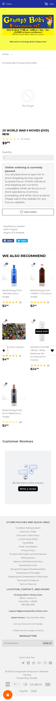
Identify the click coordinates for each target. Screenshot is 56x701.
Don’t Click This (27, 657)
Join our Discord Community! (28, 624)
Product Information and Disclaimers (28, 554)
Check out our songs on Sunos (28, 630)
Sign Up (47, 643)
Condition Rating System (28, 528)
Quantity (7, 152)
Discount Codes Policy (28, 535)
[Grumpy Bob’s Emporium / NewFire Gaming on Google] (39, 663)
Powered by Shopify (27, 678)
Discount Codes (28, 531)
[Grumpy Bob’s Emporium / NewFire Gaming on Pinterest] (33, 663)
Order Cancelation (28, 546)
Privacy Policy (28, 550)
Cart (51, 4)
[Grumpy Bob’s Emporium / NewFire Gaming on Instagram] (45, 663)
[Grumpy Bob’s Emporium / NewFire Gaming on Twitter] (23, 663)
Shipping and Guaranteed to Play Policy (28, 576)
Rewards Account (28, 565)
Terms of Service (28, 584)
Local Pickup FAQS (28, 539)
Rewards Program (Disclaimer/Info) (28, 569)
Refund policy (28, 557)
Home (5, 54)
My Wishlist (28, 543)
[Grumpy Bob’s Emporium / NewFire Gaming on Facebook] (28, 663)
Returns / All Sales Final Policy (28, 561)
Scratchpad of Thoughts (28, 573)
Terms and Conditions (28, 580)
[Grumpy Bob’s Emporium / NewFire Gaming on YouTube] (50, 663)
